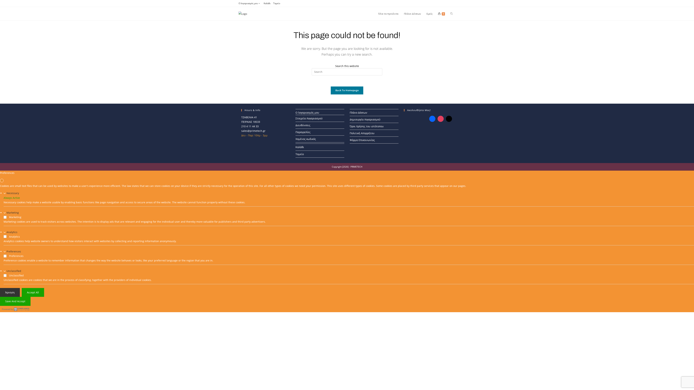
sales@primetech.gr (253, 131)
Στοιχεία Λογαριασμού (309, 118)
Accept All (33, 292)
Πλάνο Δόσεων (358, 112)
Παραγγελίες (302, 132)
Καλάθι (267, 3)
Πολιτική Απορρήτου (362, 133)
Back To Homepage (347, 90)
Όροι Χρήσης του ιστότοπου (367, 126)
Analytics (12, 232)
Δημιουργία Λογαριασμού (365, 119)
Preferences (14, 251)
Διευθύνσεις (302, 125)
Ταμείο (276, 3)
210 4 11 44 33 (250, 126)
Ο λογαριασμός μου (248, 3)
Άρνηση (10, 292)
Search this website (347, 66)
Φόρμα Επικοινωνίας (362, 140)
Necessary (13, 193)
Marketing (13, 212)
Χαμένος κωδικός (305, 139)
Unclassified (14, 271)
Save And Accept (15, 301)
